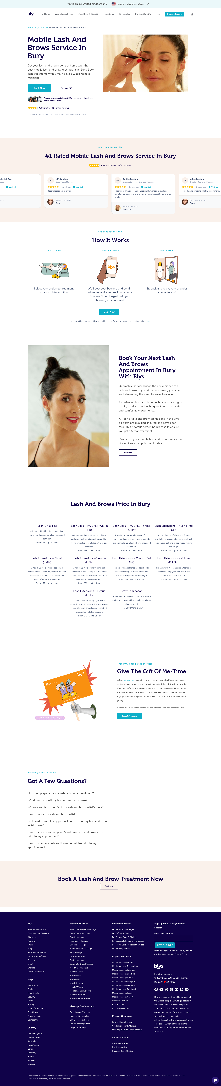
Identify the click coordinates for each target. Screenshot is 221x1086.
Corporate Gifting (78, 1027)
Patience (60, 209)
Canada (31, 1049)
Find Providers (118, 1004)
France (31, 1056)
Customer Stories (120, 1043)
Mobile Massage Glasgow (123, 981)
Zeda (125, 203)
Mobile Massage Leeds (122, 993)
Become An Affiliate (37, 956)
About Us (32, 937)
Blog (30, 948)
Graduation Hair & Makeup (124, 1025)
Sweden (31, 1060)
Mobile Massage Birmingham (125, 966)
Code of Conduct (35, 1008)
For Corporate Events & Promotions (128, 941)
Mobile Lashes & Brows (80, 990)
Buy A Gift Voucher (129, 716)
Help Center (33, 985)
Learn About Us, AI (36, 971)
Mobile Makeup (76, 983)
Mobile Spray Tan (77, 994)
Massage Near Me (120, 1000)
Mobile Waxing (76, 987)
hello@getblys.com (163, 974)
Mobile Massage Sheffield (123, 973)
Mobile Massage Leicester (123, 985)
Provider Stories (119, 1047)
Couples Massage (78, 944)
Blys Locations (41, 27)
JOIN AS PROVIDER (37, 929)
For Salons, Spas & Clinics (124, 937)
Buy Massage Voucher (80, 1012)
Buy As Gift (66, 88)
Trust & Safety (34, 993)
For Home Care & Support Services (128, 944)
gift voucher (129, 680)
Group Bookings (77, 956)
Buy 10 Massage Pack (80, 1023)
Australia (32, 1041)
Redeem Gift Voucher (79, 1016)
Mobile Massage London (123, 962)
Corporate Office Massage (81, 964)
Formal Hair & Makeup (122, 1022)
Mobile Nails (75, 975)
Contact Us (33, 1019)
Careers (31, 960)
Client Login (33, 1012)
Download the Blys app (38, 933)
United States (34, 1037)
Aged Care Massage (79, 967)
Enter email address (163, 933)
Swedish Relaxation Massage (83, 929)
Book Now (39, 88)
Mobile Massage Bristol (122, 977)
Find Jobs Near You (121, 1008)
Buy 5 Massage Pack (79, 1019)
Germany (32, 1052)
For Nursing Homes (121, 948)
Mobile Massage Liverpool (124, 970)
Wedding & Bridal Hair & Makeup (127, 1029)
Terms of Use (164, 954)
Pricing (31, 989)
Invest (30, 964)
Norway (31, 1064)
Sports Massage (77, 937)
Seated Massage (77, 960)
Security (31, 996)
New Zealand (33, 1045)
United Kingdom (35, 1033)
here (148, 321)
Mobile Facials (76, 971)
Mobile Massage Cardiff (122, 996)
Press (30, 944)
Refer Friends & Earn (37, 952)
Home (30, 27)
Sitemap (31, 967)
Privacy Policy (180, 954)
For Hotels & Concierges (123, 929)
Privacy (31, 1004)
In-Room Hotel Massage (81, 948)
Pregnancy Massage (79, 941)
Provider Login (34, 1016)
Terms (30, 1000)
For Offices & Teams (121, 933)
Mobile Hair (75, 979)
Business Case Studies (122, 1051)
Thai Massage (76, 952)
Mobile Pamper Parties (80, 998)
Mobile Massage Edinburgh (124, 989)
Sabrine (193, 203)
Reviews (31, 941)
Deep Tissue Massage (80, 933)
